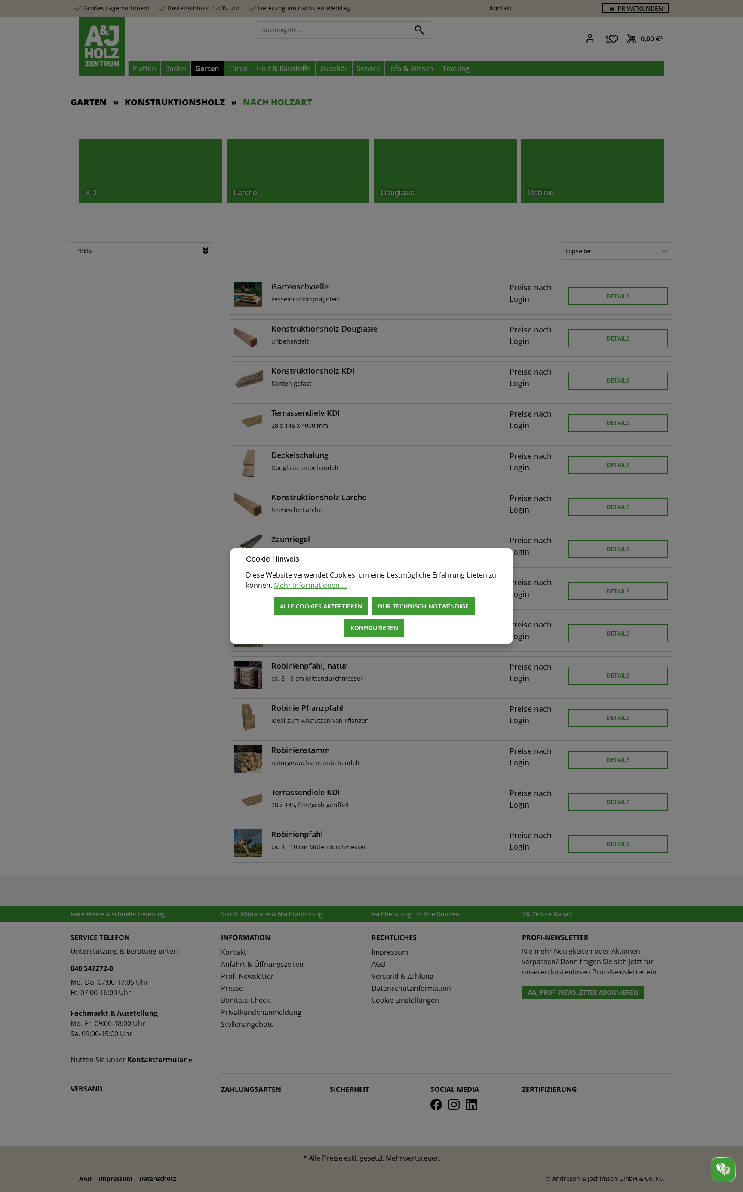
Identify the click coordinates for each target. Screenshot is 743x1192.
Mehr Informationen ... (310, 585)
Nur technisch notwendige (423, 606)
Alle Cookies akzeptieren (321, 606)
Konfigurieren (374, 628)
